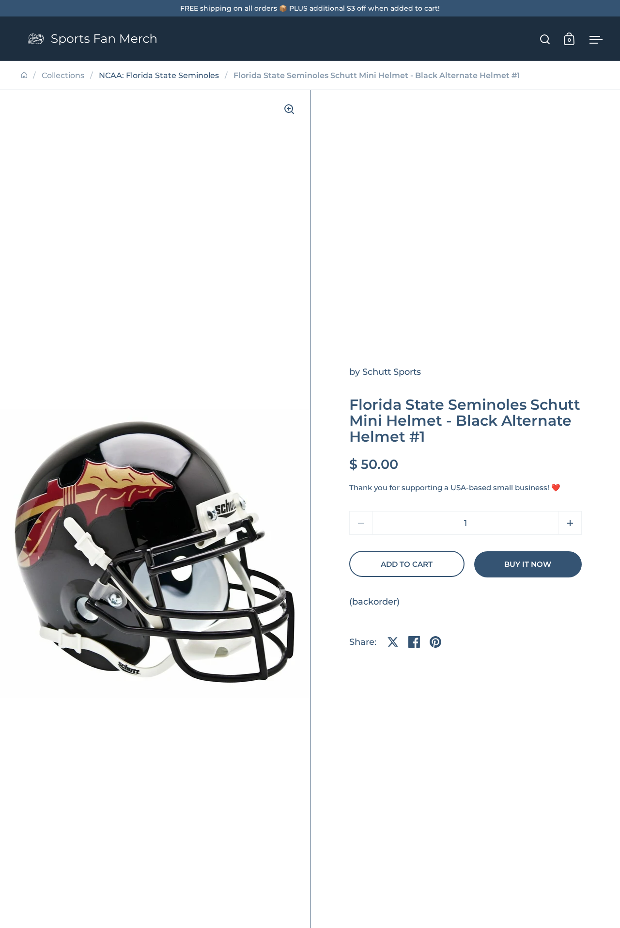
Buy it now (527, 564)
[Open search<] (545, 39)
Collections (63, 75)
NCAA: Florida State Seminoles (159, 75)
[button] (570, 523)
